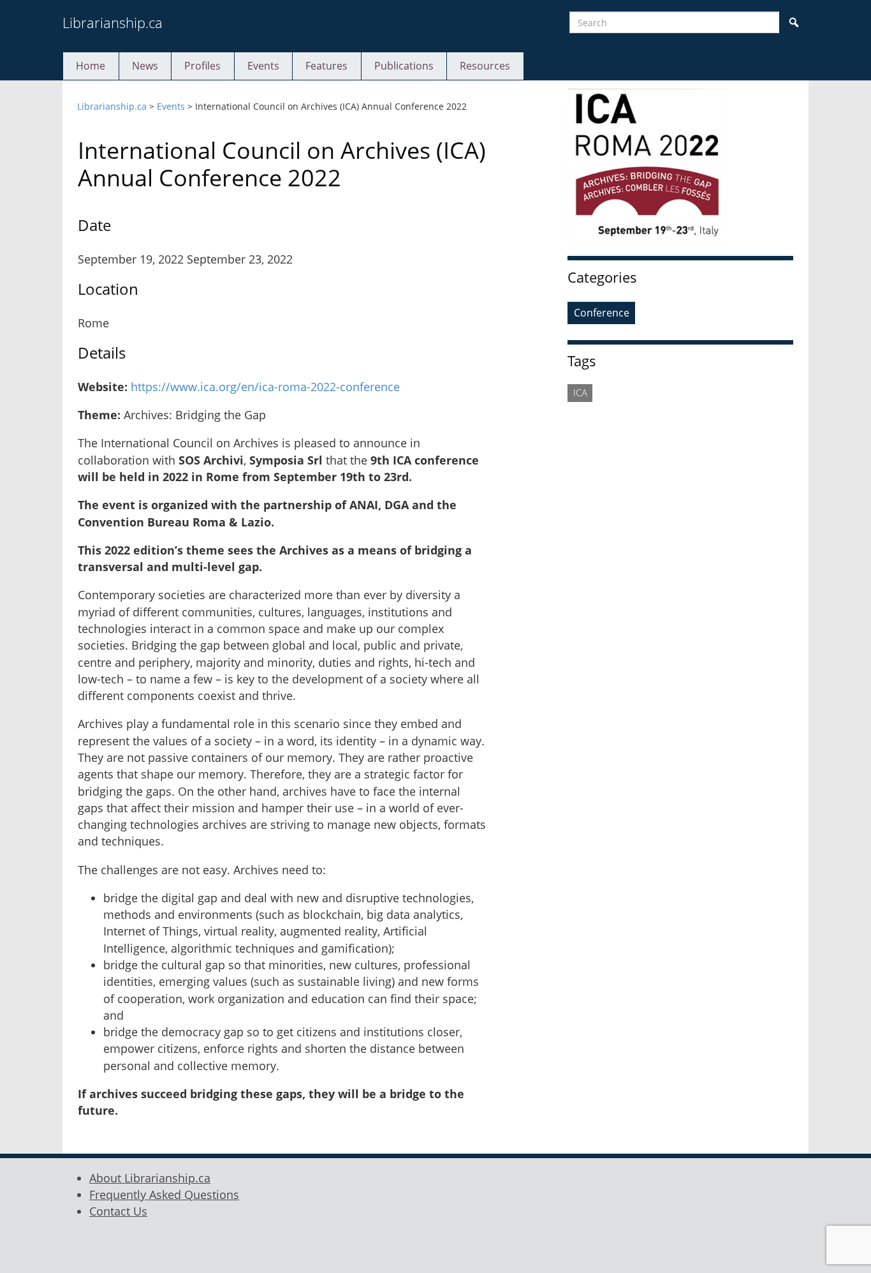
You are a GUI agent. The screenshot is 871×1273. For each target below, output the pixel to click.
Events (263, 66)
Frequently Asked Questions (164, 1194)
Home (90, 66)
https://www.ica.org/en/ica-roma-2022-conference (265, 386)
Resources (485, 66)
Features (326, 66)
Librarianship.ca (112, 22)
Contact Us (118, 1211)
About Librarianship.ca (149, 1178)
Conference (601, 313)
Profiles (202, 66)
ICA (580, 392)
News (145, 66)
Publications (404, 66)
